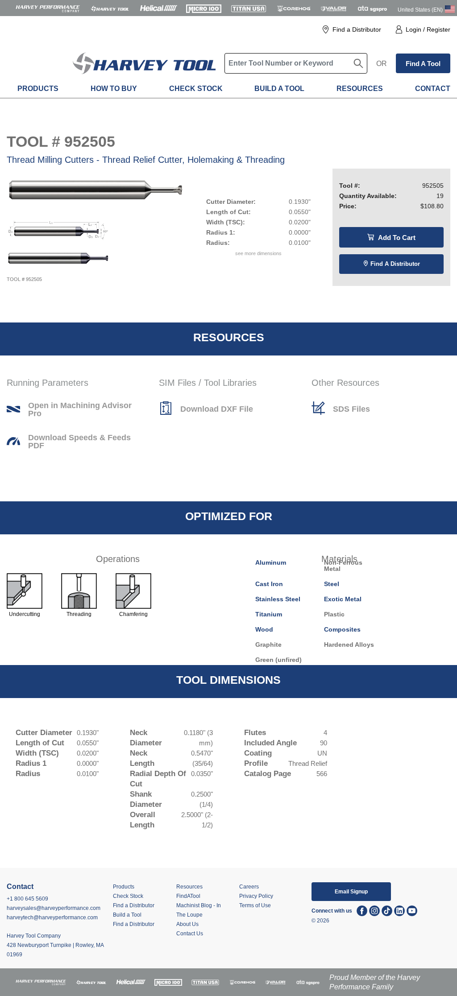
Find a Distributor (356, 29)
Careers (249, 887)
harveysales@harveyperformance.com (53, 908)
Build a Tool (279, 88)
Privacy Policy (256, 896)
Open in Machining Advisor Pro (80, 409)
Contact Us (189, 933)
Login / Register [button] (428, 29)
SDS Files (351, 409)
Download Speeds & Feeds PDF (79, 442)
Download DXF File (216, 409)
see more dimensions (258, 253)
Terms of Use (255, 905)
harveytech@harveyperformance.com (52, 917)
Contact (432, 88)
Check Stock (196, 88)
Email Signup (351, 892)
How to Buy (114, 88)
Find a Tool (423, 63)
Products (37, 88)
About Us (187, 924)
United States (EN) (420, 10)
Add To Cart (395, 237)
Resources (360, 88)
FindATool (188, 896)
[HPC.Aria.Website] (48, 8)
